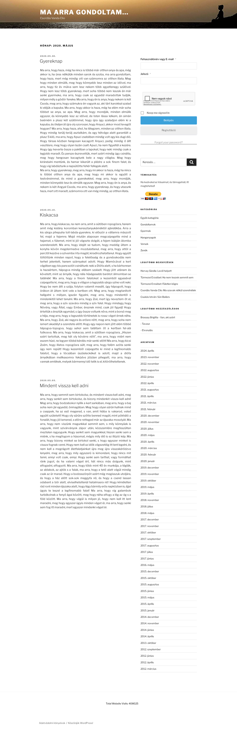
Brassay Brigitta (149, 317)
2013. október (148, 642)
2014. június (147, 629)
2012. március (148, 668)
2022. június (147, 376)
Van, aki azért (167, 317)
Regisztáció (169, 130)
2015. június (147, 590)
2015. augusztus (150, 584)
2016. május (147, 564)
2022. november (150, 363)
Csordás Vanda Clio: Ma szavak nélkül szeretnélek (168, 290)
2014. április (147, 636)
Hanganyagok (148, 237)
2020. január (148, 461)
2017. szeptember (151, 538)
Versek (144, 243)
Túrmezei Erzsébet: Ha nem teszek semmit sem (167, 277)
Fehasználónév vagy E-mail (158, 59)
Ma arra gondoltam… (84, 12)
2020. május (148, 435)
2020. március (149, 448)
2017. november (150, 526)
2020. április (147, 441)
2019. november (150, 473)
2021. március (148, 402)
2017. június (147, 558)
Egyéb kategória (150, 217)
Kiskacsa (49, 215)
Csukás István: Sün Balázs (155, 296)
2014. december (150, 616)
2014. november (150, 623)
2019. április (147, 493)
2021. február (148, 409)
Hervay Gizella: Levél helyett (156, 270)
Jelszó (146, 74)
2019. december (150, 467)
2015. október (148, 577)
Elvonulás (147, 330)
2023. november (150, 357)
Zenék (144, 250)
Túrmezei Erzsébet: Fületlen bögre (159, 283)
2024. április (147, 350)
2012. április (147, 662)
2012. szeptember (151, 649)
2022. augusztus (150, 370)
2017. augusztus (150, 545)
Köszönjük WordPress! (80, 722)
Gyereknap (51, 61)
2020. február (148, 454)
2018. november (150, 500)
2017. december (150, 519)
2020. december (150, 415)
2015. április (147, 603)
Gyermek (146, 230)
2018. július (147, 506)
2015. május (147, 597)
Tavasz (146, 323)
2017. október (148, 532)
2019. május (147, 486)
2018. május (147, 513)
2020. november (150, 422)
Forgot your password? (169, 142)
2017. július (147, 551)
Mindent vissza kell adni (64, 385)
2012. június (147, 655)
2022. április (147, 383)
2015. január (147, 610)
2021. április (147, 396)
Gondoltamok (148, 224)
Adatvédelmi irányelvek (52, 722)
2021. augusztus (150, 389)
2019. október (148, 480)
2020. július (147, 428)
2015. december (150, 571)
